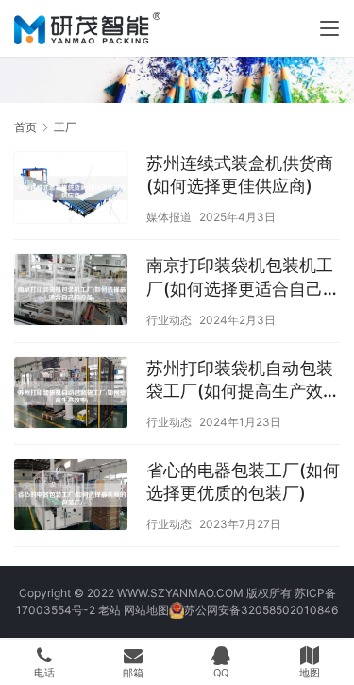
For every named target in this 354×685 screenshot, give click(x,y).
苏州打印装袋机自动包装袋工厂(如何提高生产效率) (239, 380)
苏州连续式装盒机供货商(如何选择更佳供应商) (239, 174)
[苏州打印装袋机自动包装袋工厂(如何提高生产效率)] (70, 395)
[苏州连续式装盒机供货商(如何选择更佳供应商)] (70, 190)
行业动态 (169, 320)
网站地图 (146, 610)
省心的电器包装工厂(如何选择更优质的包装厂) (243, 481)
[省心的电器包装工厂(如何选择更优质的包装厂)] (70, 497)
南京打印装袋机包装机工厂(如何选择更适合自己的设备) (243, 277)
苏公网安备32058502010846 (261, 610)
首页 (25, 127)
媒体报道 (169, 217)
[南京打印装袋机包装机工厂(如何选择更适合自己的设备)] (70, 292)
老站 (109, 610)
